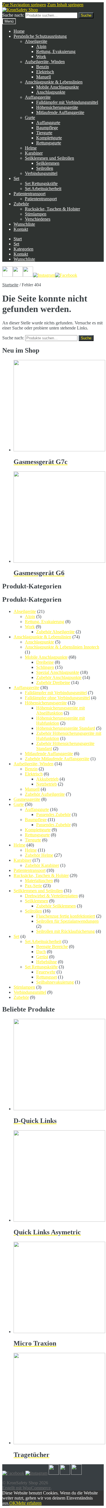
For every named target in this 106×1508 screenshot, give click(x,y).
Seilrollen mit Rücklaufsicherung (65, 931)
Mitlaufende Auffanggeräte (60, 112)
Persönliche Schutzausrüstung (40, 36)
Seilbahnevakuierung (55, 982)
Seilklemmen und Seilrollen (49, 158)
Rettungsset (46, 977)
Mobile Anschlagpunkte (57, 87)
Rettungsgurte (48, 142)
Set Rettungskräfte (41, 183)
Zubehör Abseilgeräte (55, 631)
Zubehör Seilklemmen (56, 906)
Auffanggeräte (38, 97)
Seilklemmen (47, 163)
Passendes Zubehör (53, 814)
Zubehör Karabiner (42, 865)
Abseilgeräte (36, 41)
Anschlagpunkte (50, 92)
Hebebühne (46, 961)
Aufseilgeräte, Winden (45, 61)
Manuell (43, 76)
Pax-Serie (33, 885)
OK (12, 1503)
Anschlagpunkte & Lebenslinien (54, 82)
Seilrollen (44, 168)
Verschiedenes (37, 219)
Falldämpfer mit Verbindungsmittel (67, 102)
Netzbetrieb (46, 784)
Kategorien (23, 249)
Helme (31, 148)
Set (16, 178)
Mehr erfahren (29, 1503)
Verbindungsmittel (41, 173)
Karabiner (34, 153)
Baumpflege (47, 127)
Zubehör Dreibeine (53, 682)
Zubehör (21, 203)
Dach (41, 951)
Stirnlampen (35, 214)
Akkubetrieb (47, 779)
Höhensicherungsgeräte (57, 107)
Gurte (30, 117)
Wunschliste (24, 224)
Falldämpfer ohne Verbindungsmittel (57, 697)
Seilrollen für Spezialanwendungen (67, 921)
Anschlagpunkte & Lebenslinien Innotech (62, 647)
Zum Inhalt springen (65, 4)
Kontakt (21, 229)
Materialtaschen (39, 880)
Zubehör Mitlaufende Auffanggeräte (57, 758)
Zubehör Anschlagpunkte (58, 677)
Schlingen (45, 667)
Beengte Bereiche (52, 946)
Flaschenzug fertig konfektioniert (65, 916)
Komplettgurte (49, 137)
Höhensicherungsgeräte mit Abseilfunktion (60, 710)
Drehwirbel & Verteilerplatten (51, 895)
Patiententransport (30, 193)
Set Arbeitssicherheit (43, 188)
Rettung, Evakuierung (55, 51)
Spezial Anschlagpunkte (57, 672)
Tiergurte (44, 132)
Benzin (42, 66)
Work (41, 56)
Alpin (41, 46)
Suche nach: (13, 15)
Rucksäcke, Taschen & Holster (52, 208)
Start (18, 238)
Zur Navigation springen (24, 4)
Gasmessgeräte (27, 799)
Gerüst (42, 956)
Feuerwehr (45, 972)
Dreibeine (45, 662)
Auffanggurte (48, 122)
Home (19, 31)
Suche (86, 15)
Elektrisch (45, 71)
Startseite (10, 284)
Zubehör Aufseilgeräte (45, 794)
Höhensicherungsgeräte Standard (65, 728)
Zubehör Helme (39, 855)
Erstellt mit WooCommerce (26, 1487)
